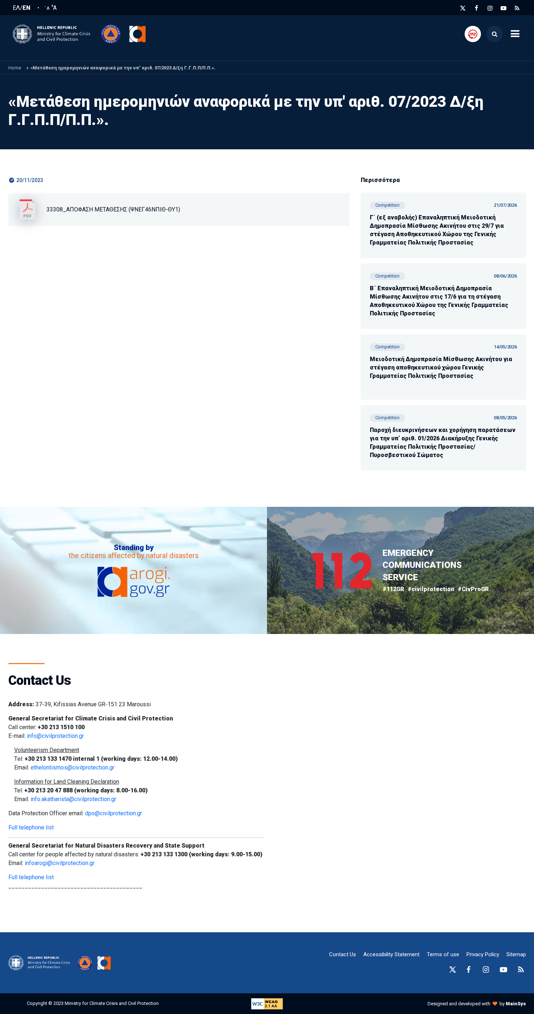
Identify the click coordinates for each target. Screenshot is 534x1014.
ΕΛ (16, 8)
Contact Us (342, 954)
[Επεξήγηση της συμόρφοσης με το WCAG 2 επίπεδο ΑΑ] (267, 1003)
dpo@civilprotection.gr (113, 813)
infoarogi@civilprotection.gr (59, 863)
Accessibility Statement (391, 954)
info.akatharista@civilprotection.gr (73, 799)
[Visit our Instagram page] (490, 8)
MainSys (516, 1003)
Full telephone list (31, 827)
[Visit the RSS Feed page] (517, 8)
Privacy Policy (482, 954)
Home (14, 67)
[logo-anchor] (40, 963)
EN (27, 8)
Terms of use (443, 954)
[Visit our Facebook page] (477, 8)
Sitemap (516, 954)
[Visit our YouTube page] (503, 8)
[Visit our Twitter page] (463, 8)
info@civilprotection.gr (55, 735)
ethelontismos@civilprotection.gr (72, 767)
